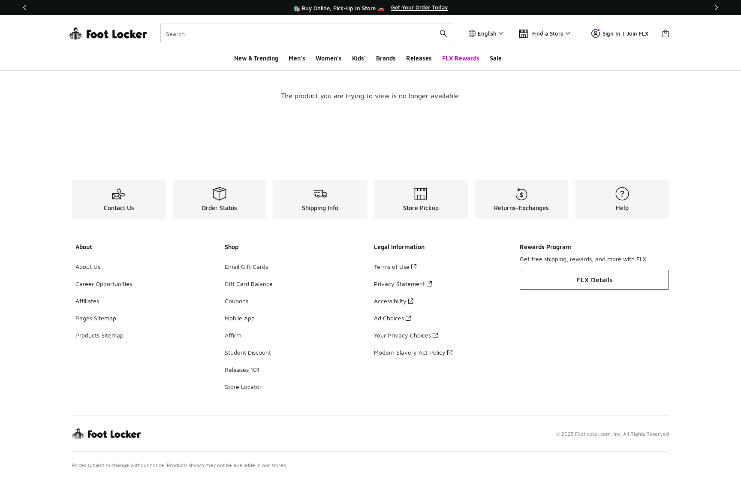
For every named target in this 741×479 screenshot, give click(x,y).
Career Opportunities (103, 283)
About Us (87, 266)
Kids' (359, 58)
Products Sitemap (99, 335)
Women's (329, 58)
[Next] (716, 7)
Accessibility (390, 300)
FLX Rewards (460, 58)
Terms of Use (392, 266)
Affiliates (87, 300)
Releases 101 (242, 369)
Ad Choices (389, 318)
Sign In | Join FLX (625, 33)
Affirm (233, 335)
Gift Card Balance (249, 283)
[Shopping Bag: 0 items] (665, 33)
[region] (370, 8)
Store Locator (243, 386)
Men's (297, 58)
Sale (496, 58)
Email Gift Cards (246, 266)
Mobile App (240, 318)
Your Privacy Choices (402, 335)
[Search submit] (443, 33)
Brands (386, 58)
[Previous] (25, 7)
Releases (419, 58)
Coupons (236, 300)
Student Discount (248, 352)
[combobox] (307, 33)
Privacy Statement (399, 283)
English (487, 33)
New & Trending (256, 58)
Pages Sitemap (95, 318)
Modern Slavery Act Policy (410, 352)
